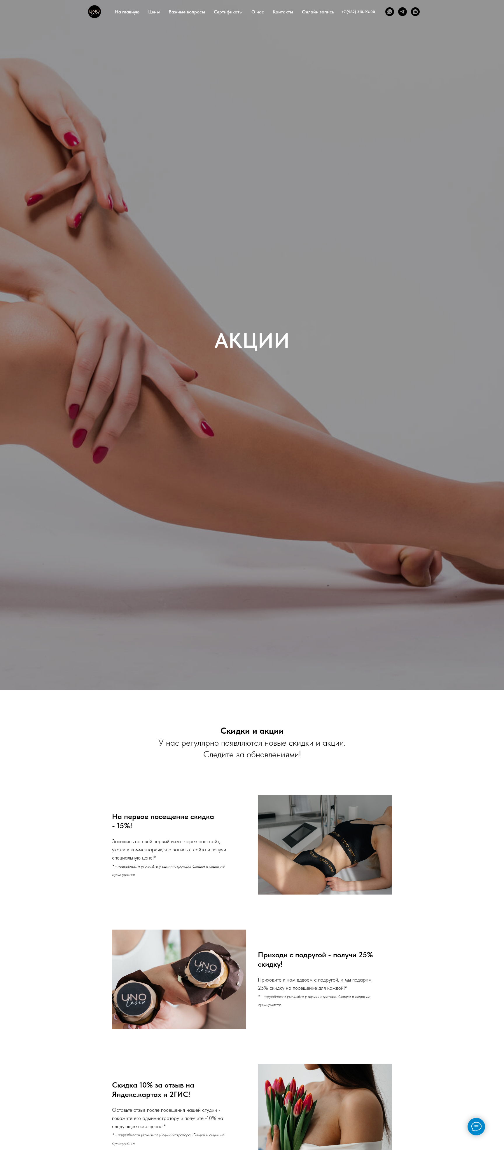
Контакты (283, 12)
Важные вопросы (187, 12)
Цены (154, 12)
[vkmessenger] (415, 11)
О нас (257, 12)
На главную (127, 12)
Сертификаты (228, 12)
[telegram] (402, 11)
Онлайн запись (318, 12)
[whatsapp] (389, 11)
